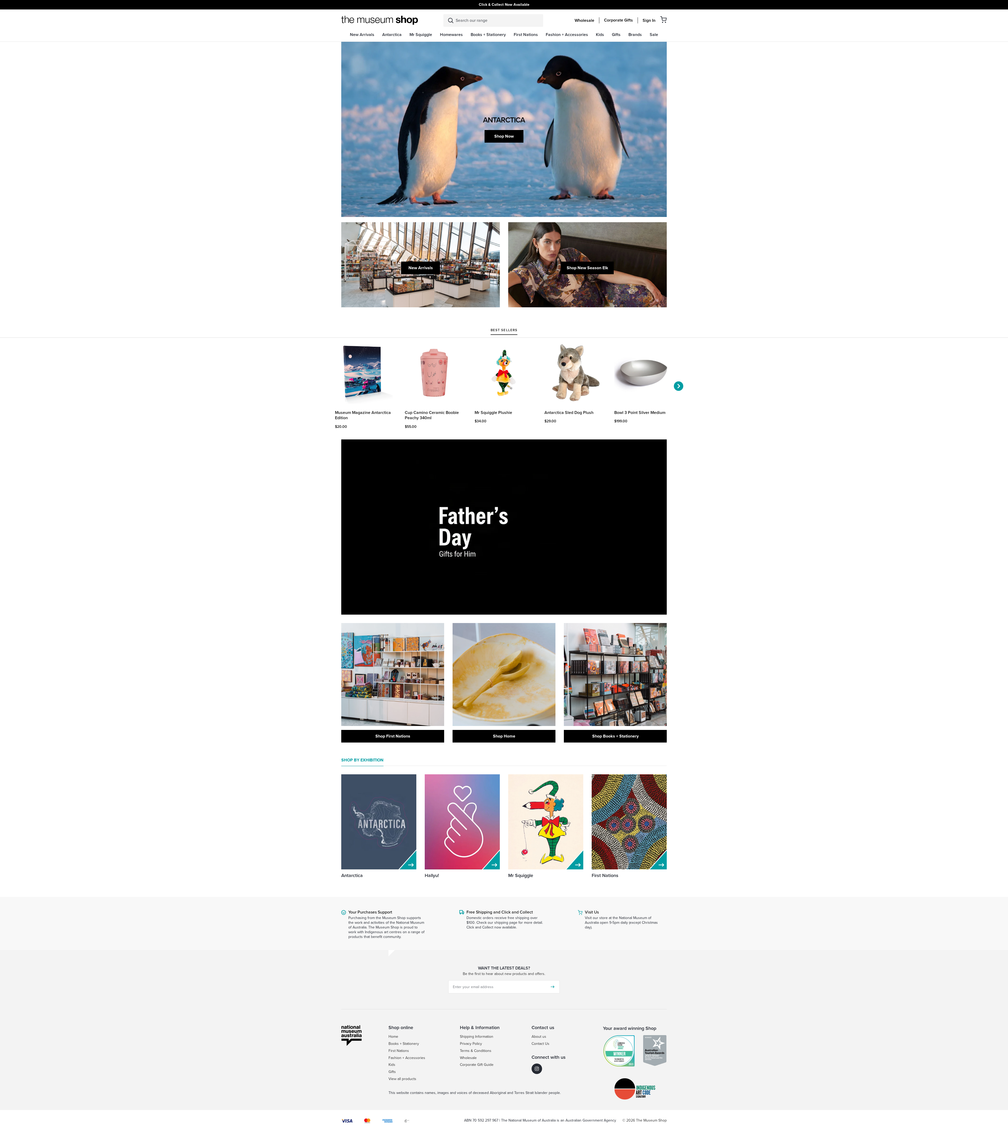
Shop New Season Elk (587, 268)
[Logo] (379, 20)
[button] (663, 19)
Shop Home (504, 736)
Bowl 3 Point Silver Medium (639, 413)
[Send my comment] (552, 986)
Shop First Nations (392, 736)
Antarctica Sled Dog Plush (569, 413)
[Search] (450, 20)
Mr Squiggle (520, 875)
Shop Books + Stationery (615, 736)
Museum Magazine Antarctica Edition (363, 415)
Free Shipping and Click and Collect (499, 912)
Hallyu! (432, 875)
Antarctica (352, 875)
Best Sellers (504, 330)
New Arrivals (420, 268)
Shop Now (504, 136)
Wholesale (584, 20)
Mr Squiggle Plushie (493, 413)
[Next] (678, 386)
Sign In (649, 20)
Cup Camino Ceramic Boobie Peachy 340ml (432, 415)
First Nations (605, 875)
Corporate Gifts (618, 20)
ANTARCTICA (504, 120)
